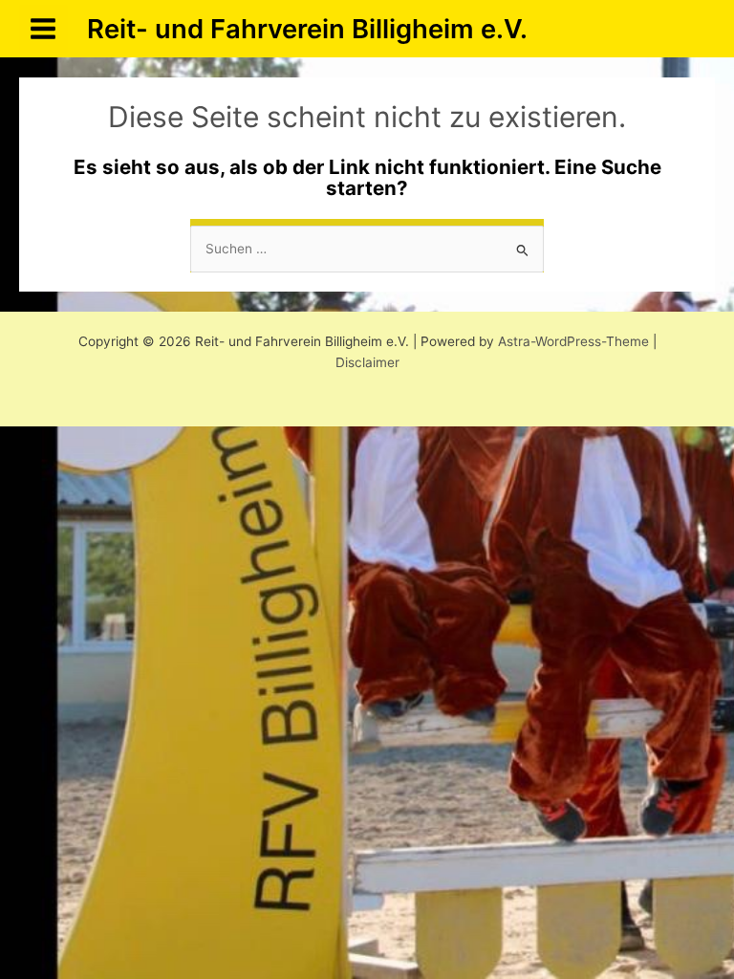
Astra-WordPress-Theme (573, 341)
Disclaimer (367, 362)
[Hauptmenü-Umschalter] (43, 29)
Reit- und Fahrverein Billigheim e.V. (307, 28)
